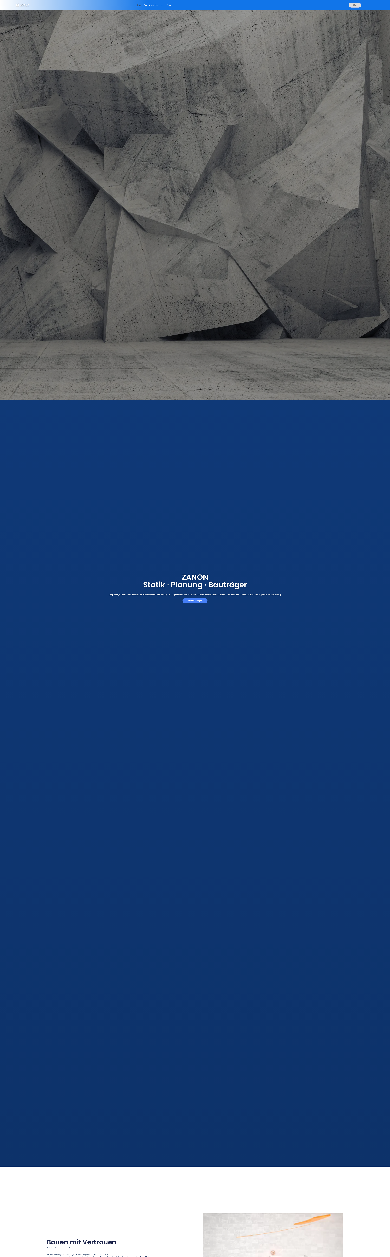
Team (169, 5)
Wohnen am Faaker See (154, 5)
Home (138, 5)
